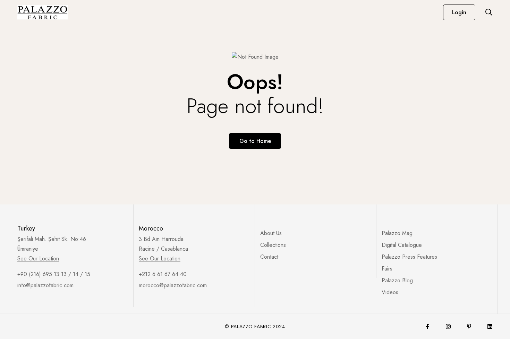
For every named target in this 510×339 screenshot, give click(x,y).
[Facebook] (427, 326)
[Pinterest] (469, 326)
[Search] (489, 12)
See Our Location (38, 258)
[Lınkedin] (490, 326)
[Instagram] (448, 326)
